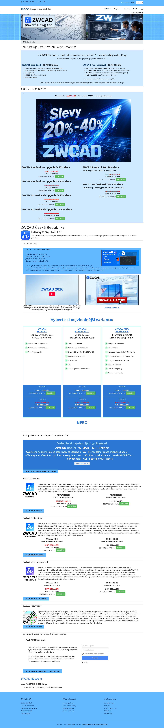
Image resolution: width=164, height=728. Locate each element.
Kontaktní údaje (109, 703)
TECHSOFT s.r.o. (61, 724)
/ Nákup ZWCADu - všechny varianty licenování (40, 471)
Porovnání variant (26, 711)
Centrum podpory (68, 703)
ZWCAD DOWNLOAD (112, 308)
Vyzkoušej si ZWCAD (82, 463)
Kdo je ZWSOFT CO (110, 708)
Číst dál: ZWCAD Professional (34, 555)
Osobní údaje (108, 713)
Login (132, 2)
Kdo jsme (107, 706)
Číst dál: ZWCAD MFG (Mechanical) (36, 599)
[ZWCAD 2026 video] (52, 290)
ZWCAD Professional (33, 517)
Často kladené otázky (69, 706)
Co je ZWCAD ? (30, 243)
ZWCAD (25, 9)
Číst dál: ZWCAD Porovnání (33, 627)
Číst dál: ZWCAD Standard (33, 511)
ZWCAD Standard (31, 478)
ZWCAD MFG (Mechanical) (35, 561)
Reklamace (107, 711)
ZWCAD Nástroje (31, 678)
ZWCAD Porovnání (32, 605)
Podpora (116, 9)
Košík (135, 9)
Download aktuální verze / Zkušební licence (44, 633)
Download (127, 9)
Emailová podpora (68, 711)
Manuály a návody (68, 708)
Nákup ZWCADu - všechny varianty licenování (45, 435)
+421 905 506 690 (26, 2)
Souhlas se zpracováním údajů (93, 654)
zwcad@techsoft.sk (39, 2)
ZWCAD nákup (25, 713)
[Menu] (142, 9)
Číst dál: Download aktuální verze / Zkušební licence (42, 671)
